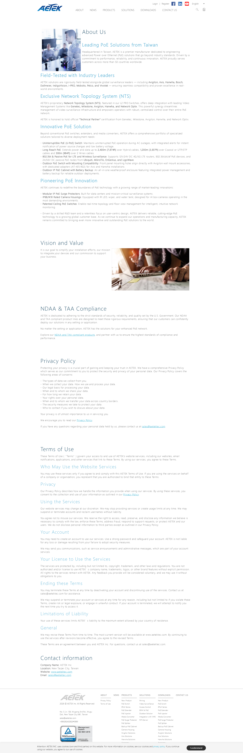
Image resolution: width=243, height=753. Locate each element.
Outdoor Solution (146, 713)
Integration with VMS (147, 717)
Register (165, 4)
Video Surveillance (146, 704)
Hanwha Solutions (128, 739)
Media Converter (128, 717)
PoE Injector (126, 713)
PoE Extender (126, 710)
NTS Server (143, 720)
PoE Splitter (126, 723)
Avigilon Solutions (128, 733)
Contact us (169, 10)
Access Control (145, 707)
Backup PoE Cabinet (129, 726)
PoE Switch (126, 704)
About (80, 10)
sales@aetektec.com (153, 426)
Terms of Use (106, 704)
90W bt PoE (143, 710)
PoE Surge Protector (129, 720)
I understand (196, 748)
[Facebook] (173, 4)
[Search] (197, 9)
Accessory (125, 742)
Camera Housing (128, 730)
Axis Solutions (127, 736)
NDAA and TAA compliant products (75, 334)
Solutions (127, 10)
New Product (126, 700)
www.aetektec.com (61, 671)
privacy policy (159, 746)
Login (155, 4)
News (93, 10)
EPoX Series (126, 707)
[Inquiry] (204, 9)
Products (109, 10)
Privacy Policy (84, 420)
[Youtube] (187, 4)
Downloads (148, 10)
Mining (142, 700)
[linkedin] (180, 4)
